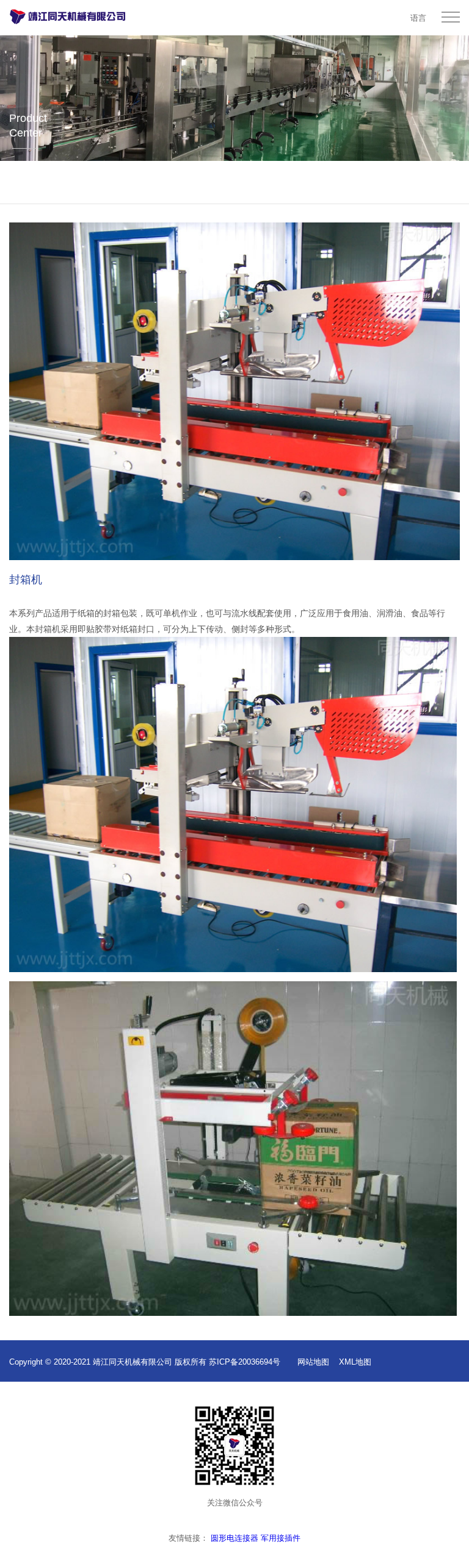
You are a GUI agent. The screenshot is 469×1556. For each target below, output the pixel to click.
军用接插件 (280, 1538)
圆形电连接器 (234, 1538)
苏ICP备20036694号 (244, 1361)
